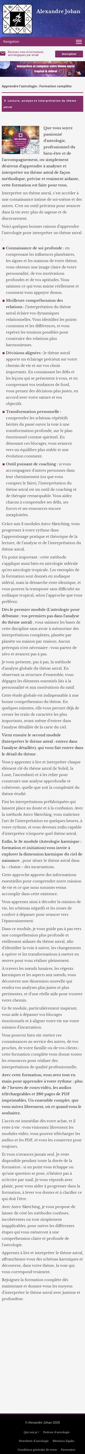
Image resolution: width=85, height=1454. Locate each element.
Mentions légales (63, 1441)
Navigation (11, 41)
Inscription (69, 54)
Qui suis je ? (31, 1432)
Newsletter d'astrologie (34, 1441)
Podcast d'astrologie (56, 1432)
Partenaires (68, 1449)
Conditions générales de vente (37, 1449)
